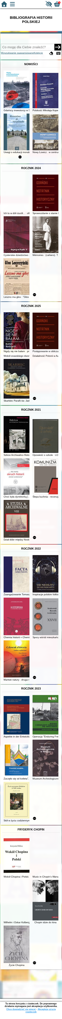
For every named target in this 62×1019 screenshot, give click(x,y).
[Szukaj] (57, 47)
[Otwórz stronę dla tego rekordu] (17, 89)
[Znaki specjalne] (58, 53)
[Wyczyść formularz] (51, 53)
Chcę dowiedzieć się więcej (21, 1009)
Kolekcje (38, 53)
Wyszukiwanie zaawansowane (17, 53)
